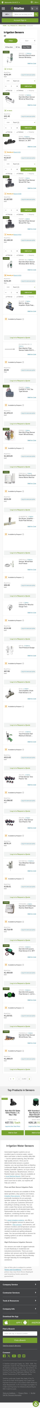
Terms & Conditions (9, 1393)
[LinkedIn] (20, 1357)
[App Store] (10, 1320)
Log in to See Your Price (12, 1126)
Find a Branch (9, 1329)
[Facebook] (5, 1357)
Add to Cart (28, 86)
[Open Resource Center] (36, 1404)
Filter (11, 41)
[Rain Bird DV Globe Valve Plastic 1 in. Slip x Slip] (12, 1102)
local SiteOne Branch (13, 1176)
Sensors (30, 26)
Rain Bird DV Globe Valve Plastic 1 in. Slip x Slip (12, 1113)
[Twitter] (9, 1357)
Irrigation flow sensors (12, 1196)
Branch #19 (17, 152)
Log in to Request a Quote (20, 337)
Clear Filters (26, 47)
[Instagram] (24, 1357)
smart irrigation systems (15, 1220)
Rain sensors (17, 1224)
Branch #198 (17, 194)
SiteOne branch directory (12, 1346)
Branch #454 (17, 234)
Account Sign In (20, 20)
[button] (11, 2)
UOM (8, 80)
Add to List (32, 63)
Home (4, 26)
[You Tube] (14, 1357)
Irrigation (22, 26)
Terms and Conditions (12, 1270)
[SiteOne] (17, 10)
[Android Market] (29, 1320)
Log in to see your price (28, 75)
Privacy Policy (23, 1393)
